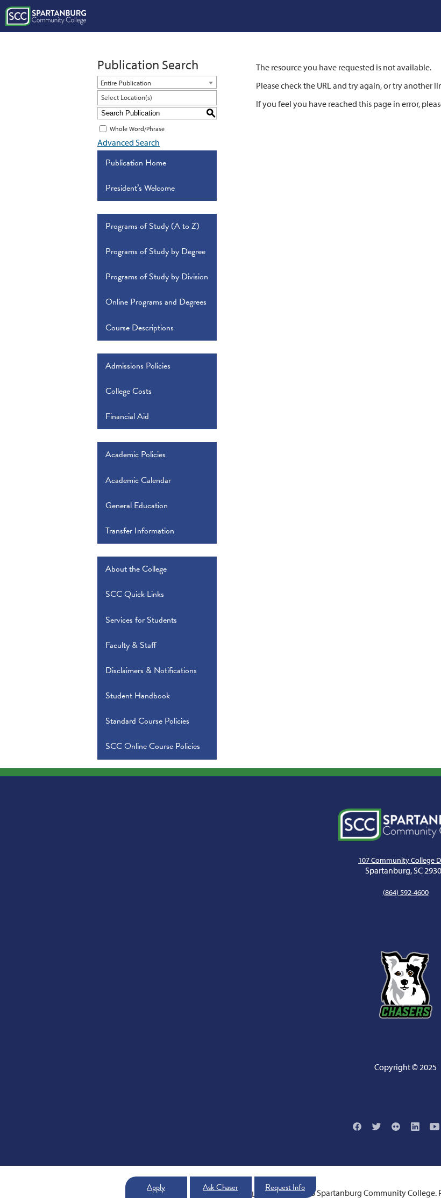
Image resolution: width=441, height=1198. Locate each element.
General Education (136, 505)
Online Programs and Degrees (156, 301)
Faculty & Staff (131, 645)
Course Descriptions (139, 327)
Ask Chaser (220, 1187)
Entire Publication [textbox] (126, 82)
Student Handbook (137, 695)
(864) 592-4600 (406, 892)
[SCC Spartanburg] (45, 16)
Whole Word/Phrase (137, 129)
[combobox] (157, 82)
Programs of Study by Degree (155, 251)
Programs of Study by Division (156, 276)
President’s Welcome (140, 188)
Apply (156, 1187)
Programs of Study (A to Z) (152, 226)
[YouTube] (434, 1126)
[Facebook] (357, 1126)
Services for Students (141, 620)
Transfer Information (139, 530)
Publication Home (135, 162)
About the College (136, 568)
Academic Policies (135, 454)
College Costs (128, 391)
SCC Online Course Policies (152, 746)
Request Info (285, 1187)
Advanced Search (128, 142)
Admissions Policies (137, 365)
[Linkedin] (415, 1126)
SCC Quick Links (134, 594)
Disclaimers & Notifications (151, 670)
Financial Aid (127, 416)
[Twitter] (376, 1126)
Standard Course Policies (147, 721)
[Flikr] (396, 1126)
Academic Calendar (138, 480)
